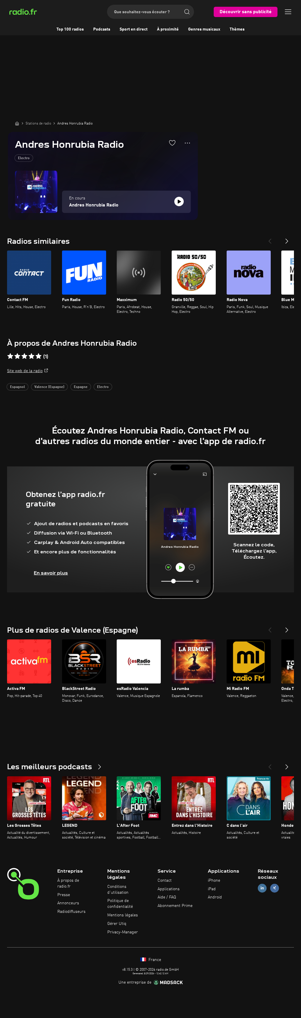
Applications (169, 889)
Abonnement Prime (175, 906)
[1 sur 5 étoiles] (10, 356)
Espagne (81, 387)
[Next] (287, 239)
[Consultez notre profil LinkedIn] (262, 888)
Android (215, 897)
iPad (212, 889)
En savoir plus (51, 573)
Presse (63, 895)
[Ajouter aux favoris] (172, 142)
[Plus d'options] (187, 143)
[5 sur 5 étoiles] (38, 356)
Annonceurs (68, 903)
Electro (24, 158)
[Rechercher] (186, 11)
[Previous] (270, 239)
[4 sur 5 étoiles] (31, 356)
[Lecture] (179, 201)
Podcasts (101, 29)
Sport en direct (134, 29)
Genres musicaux (204, 29)
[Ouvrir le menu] (288, 11)
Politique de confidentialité (120, 904)
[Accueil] (17, 123)
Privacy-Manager (122, 932)
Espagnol (17, 387)
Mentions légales (122, 915)
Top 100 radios (70, 29)
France (154, 960)
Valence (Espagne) (49, 387)
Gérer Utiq (116, 924)
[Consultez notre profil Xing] (274, 888)
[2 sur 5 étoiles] (17, 356)
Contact (165, 880)
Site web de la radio (25, 371)
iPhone (214, 880)
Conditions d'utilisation (117, 890)
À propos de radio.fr (68, 883)
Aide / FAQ (167, 897)
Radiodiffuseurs (71, 912)
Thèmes (237, 29)
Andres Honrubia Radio (93, 205)
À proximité (168, 29)
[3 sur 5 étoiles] (24, 356)
